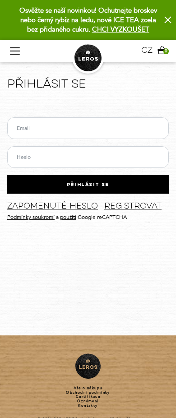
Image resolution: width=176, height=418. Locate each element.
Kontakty (87, 406)
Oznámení (87, 401)
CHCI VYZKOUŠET (120, 29)
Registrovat (133, 206)
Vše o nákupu (88, 388)
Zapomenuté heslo (52, 206)
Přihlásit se (88, 184)
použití (68, 217)
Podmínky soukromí (31, 217)
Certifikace (88, 397)
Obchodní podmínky (88, 393)
